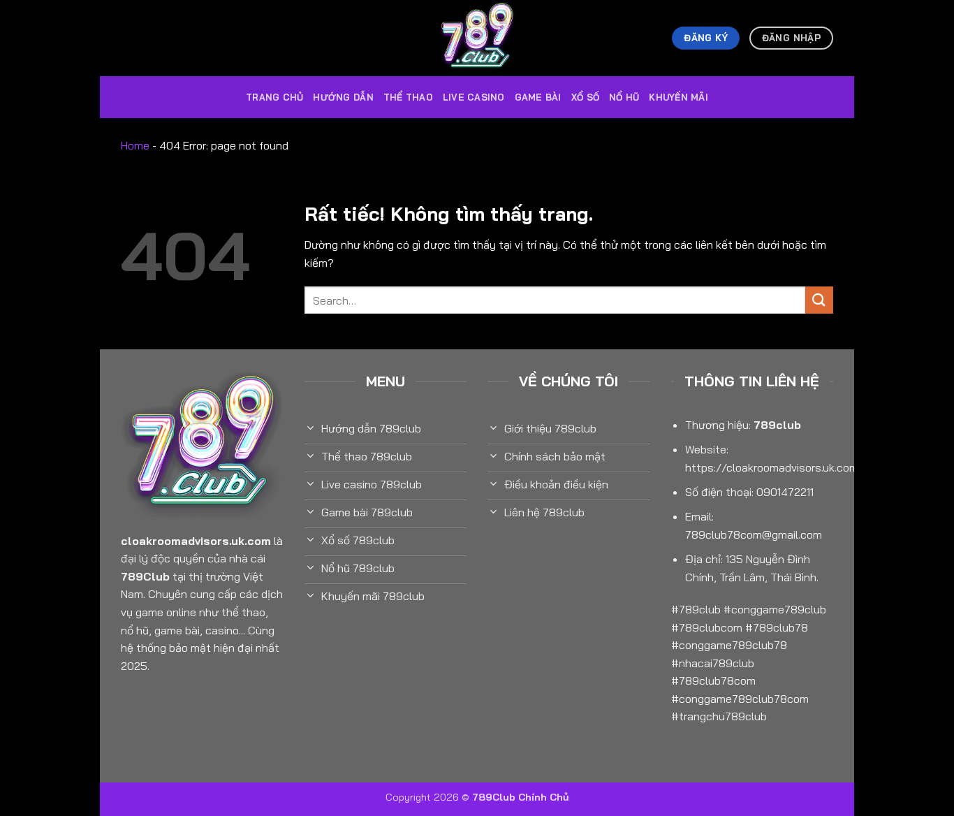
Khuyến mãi (678, 97)
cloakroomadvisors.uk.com (196, 541)
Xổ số (585, 97)
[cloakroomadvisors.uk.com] (477, 38)
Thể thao (408, 97)
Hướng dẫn (343, 97)
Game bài (538, 97)
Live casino (474, 97)
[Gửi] (819, 300)
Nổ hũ (624, 97)
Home (135, 145)
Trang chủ (274, 97)
